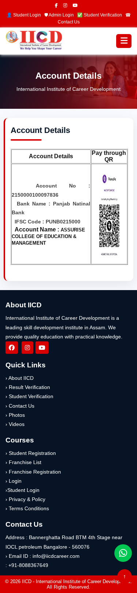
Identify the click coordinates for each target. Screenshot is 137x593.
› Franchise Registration (33, 472)
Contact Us (69, 22)
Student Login (27, 15)
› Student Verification (29, 396)
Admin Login (61, 15)
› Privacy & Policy (25, 499)
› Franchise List (23, 462)
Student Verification (103, 15)
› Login (13, 481)
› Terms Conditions (27, 508)
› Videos (14, 424)
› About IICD (19, 378)
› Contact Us (19, 406)
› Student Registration (30, 453)
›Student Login (22, 490)
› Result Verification (27, 387)
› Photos (15, 415)
